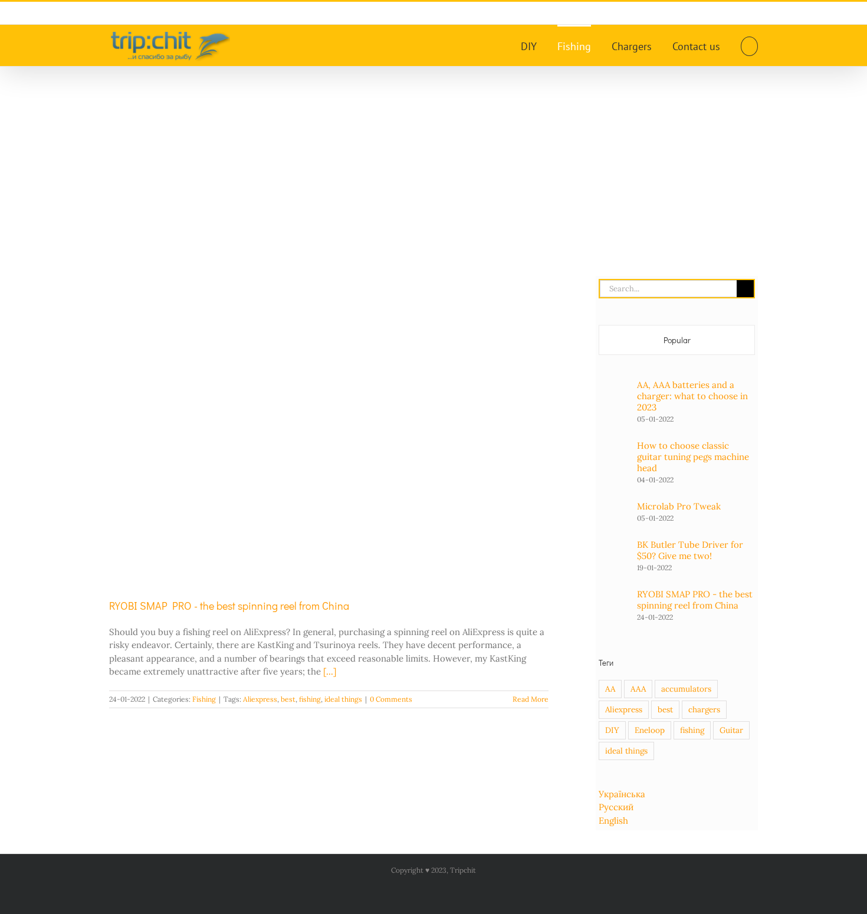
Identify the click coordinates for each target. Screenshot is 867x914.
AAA (638, 688)
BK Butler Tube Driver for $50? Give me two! (690, 550)
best (288, 699)
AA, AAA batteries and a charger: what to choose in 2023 (692, 396)
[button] (749, 45)
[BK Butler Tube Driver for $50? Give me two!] (614, 553)
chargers (704, 709)
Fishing (204, 699)
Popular (677, 340)
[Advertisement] (433, 155)
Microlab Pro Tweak (679, 506)
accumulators (686, 688)
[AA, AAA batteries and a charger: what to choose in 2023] (614, 396)
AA (610, 688)
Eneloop (650, 730)
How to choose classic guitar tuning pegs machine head (693, 457)
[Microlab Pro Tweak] (614, 506)
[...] (329, 671)
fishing (310, 699)
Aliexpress (260, 699)
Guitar (731, 730)
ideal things (343, 699)
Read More (531, 699)
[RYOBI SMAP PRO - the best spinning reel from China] (329, 428)
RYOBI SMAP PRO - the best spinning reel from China (229, 606)
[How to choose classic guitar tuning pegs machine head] (614, 460)
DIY (612, 730)
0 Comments (391, 699)
